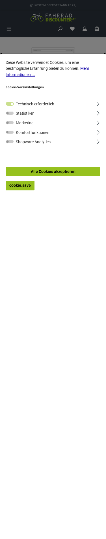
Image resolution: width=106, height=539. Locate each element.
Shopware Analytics (33, 142)
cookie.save (20, 185)
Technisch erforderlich (35, 104)
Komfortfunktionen (32, 132)
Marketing (25, 123)
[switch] (10, 113)
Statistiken (25, 113)
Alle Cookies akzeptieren (53, 171)
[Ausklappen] (98, 103)
